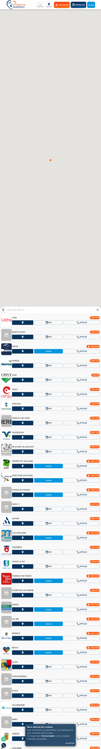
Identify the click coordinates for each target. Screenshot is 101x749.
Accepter (70, 743)
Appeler (83, 323)
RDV (50, 323)
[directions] (98, 310)
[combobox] (50, 310)
